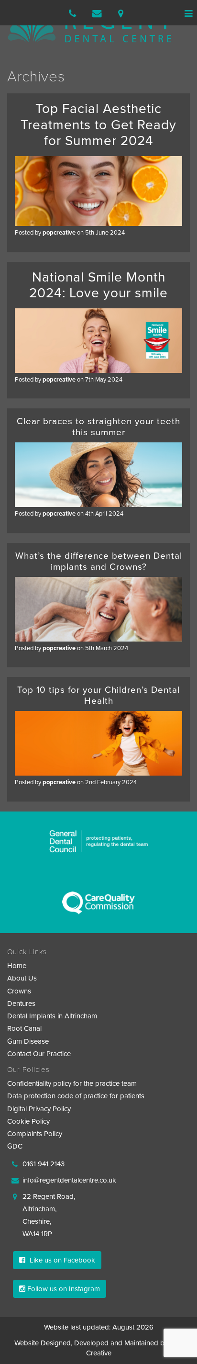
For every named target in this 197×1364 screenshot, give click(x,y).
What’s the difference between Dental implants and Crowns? (98, 561)
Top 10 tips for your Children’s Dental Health (98, 695)
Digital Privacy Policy (39, 1109)
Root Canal (24, 1028)
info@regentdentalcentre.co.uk (69, 1180)
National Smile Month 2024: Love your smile (98, 285)
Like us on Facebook (61, 1260)
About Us (22, 978)
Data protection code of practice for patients (75, 1096)
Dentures (21, 1003)
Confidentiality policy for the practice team (72, 1083)
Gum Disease (28, 1041)
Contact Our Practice (39, 1053)
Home (16, 965)
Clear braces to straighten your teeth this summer (98, 427)
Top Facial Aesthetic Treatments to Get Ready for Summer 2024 (98, 125)
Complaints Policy (34, 1133)
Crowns (19, 991)
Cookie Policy (28, 1121)
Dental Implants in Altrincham (52, 1016)
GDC (14, 1146)
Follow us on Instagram (62, 1289)
